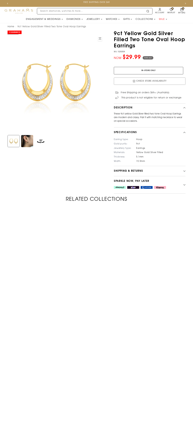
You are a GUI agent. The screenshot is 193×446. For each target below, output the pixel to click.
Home (11, 27)
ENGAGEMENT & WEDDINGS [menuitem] (43, 19)
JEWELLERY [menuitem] (93, 19)
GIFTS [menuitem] (126, 19)
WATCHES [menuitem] (111, 19)
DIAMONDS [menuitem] (73, 19)
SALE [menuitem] (162, 19)
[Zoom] (100, 38)
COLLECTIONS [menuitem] (144, 19)
